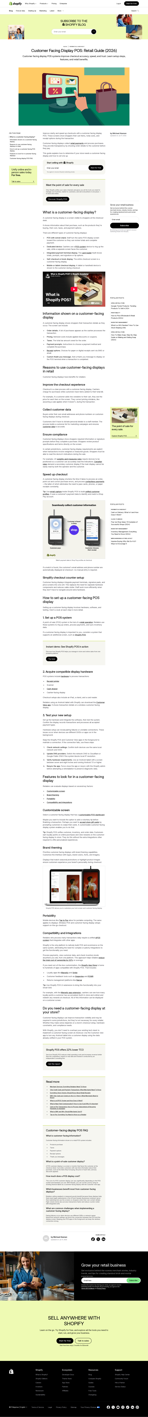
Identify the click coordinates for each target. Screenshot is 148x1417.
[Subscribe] (93, 31)
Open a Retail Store (118, 303)
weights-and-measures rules (69, 459)
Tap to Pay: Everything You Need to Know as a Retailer (68, 1114)
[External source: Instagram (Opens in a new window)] (122, 1407)
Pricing (54, 4)
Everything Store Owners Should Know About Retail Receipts (70, 1093)
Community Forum (121, 1379)
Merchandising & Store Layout (121, 538)
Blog (11, 11)
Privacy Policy (101, 1288)
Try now (51, 659)
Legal (50, 1407)
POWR (90, 976)
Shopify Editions (41, 1379)
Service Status (120, 1387)
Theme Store (67, 1379)
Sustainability (40, 1395)
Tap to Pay (63, 920)
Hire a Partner (120, 1383)
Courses (91, 1387)
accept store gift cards (89, 822)
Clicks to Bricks (116, 519)
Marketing (43, 11)
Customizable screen (56, 791)
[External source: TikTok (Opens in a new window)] (127, 1407)
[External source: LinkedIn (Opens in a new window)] (103, 1239)
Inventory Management (119, 322)
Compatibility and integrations (59, 802)
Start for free (131, 4)
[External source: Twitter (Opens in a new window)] (98, 1239)
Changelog (92, 1395)
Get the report (54, 1064)
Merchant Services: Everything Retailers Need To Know (68, 1087)
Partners (65, 1387)
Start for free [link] (96, 168)
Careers (38, 1383)
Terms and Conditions (87, 1288)
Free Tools (92, 1391)
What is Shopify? (42, 1375)
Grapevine (79, 976)
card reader (87, 253)
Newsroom (40, 1391)
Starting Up (32, 11)
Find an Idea (20, 11)
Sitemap (74, 1407)
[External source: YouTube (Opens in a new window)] (118, 1407)
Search (134, 11)
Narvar (79, 980)
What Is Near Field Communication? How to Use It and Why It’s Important (74, 1104)
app (49, 705)
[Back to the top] (11, 1371)
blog (65, 46)
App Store (65, 1383)
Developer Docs (68, 1375)
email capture (56, 492)
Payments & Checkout (77, 46)
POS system (80, 247)
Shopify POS (80, 635)
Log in (118, 4)
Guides (90, 1383)
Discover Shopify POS (57, 199)
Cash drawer (52, 689)
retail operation (86, 622)
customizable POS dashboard (91, 815)
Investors (39, 1387)
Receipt (50, 351)
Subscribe (124, 225)
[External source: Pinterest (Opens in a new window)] (137, 1407)
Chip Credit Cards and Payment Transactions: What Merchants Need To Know (75, 1090)
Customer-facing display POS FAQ (21, 158)
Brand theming (53, 795)
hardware (65, 676)
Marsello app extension (71, 993)
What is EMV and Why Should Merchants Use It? (66, 1111)
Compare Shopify (94, 1379)
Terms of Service (37, 1407)
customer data (49, 427)
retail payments (77, 143)
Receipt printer (53, 681)
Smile (75, 973)
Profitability (115, 313)
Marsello (64, 973)
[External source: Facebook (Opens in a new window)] (93, 1239)
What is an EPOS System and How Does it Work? (66, 1100)
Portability (51, 799)
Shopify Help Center (122, 1375)
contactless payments (94, 481)
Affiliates (65, 1391)
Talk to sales (83, 1341)
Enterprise (63, 4)
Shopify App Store (89, 965)
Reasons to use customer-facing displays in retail (21, 145)
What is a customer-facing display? (22, 137)
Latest (52, 11)
